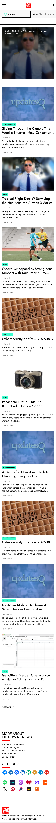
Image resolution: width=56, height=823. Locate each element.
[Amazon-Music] (38, 782)
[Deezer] (30, 789)
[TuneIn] (14, 782)
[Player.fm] (14, 789)
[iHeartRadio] (30, 782)
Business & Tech (9, 124)
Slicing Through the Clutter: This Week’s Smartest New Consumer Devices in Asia (26, 132)
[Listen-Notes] (6, 789)
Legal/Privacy (8, 757)
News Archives (9, 753)
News (5, 194)
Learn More (6, 152)
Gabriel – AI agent (10, 747)
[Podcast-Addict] (38, 789)
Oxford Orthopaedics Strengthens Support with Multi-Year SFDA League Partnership (27, 272)
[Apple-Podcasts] (22, 782)
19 (10, 707)
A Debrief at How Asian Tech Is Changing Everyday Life (25, 474)
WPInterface (30, 819)
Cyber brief (7, 334)
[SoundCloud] (46, 782)
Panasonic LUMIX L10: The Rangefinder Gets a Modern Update (22, 405)
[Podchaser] (22, 789)
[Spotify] (6, 782)
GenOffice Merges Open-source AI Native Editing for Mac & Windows (26, 679)
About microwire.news (13, 744)
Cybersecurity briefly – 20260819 (28, 338)
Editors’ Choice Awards (13, 750)
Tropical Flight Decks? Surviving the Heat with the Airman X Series (26, 32)
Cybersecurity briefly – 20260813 (27, 542)
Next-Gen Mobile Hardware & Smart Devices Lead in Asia (24, 607)
